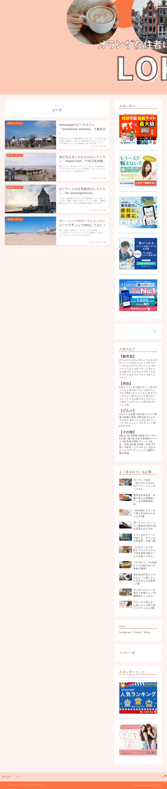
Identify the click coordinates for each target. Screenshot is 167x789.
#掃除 (135, 441)
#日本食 (140, 414)
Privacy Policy (35, 785)
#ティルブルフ (135, 372)
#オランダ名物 (127, 414)
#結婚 (133, 444)
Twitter (138, 632)
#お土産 (135, 438)
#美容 (141, 435)
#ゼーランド (141, 369)
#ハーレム (145, 366)
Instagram (125, 632)
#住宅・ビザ (132, 447)
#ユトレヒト (139, 363)
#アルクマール (130, 366)
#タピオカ (124, 426)
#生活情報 (132, 435)
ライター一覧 (127, 652)
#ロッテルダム (147, 360)
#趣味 (150, 450)
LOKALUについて (15, 785)
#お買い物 (124, 438)
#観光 (122, 435)
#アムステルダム (128, 360)
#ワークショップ (136, 450)
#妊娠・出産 (144, 444)
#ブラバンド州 (147, 423)
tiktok (147, 632)
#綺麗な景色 (129, 417)
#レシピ (143, 441)
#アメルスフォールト (134, 374)
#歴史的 (141, 417)
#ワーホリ (151, 435)
